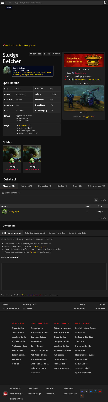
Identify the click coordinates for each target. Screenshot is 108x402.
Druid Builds (81, 350)
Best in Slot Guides (63, 332)
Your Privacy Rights (18, 393)
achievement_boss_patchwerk (88, 79)
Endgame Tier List (84, 337)
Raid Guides (17, 350)
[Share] (105, 2)
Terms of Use (16, 399)
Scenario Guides (38, 359)
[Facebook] (95, 391)
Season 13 (80, 332)
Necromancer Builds (84, 355)
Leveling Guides (19, 337)
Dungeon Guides (38, 337)
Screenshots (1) (83, 83)
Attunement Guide (63, 328)
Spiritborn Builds (83, 372)
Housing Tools (30, 304)
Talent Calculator (19, 355)
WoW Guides (18, 323)
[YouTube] (100, 391)
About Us (50, 388)
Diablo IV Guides (83, 323)
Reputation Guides (39, 350)
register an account (35, 295)
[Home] (5, 395)
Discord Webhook (11, 308)
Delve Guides (18, 332)
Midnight (16, 363)
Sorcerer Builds (82, 368)
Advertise (68, 388)
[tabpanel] (54, 208)
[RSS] (82, 396)
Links (57, 53)
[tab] (9, 186)
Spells (18, 45)
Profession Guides (19, 346)
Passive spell (24, 125)
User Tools (33, 388)
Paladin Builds (82, 359)
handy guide (40, 246)
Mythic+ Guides (19, 341)
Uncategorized (29, 45)
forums (33, 252)
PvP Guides (59, 355)
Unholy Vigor (13, 211)
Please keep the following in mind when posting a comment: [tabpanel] (32, 267)
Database (9, 45)
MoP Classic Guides (40, 323)
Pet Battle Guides (39, 355)
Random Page (34, 393)
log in (24, 295)
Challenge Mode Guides (41, 363)
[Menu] (2, 2)
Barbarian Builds (83, 346)
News (5, 304)
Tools (82, 304)
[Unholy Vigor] (4, 211)
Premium (50, 393)
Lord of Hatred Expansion (86, 328)
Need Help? (15, 388)
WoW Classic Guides (63, 323)
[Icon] (7, 70)
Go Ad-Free (100, 308)
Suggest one (88, 116)
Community (79, 308)
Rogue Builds (81, 363)
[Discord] (82, 391)
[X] (86, 391)
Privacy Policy (70, 393)
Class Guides (18, 328)
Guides (102, 304)
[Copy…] (96, 200)
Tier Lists (16, 359)
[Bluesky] (91, 391)
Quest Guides (37, 346)
